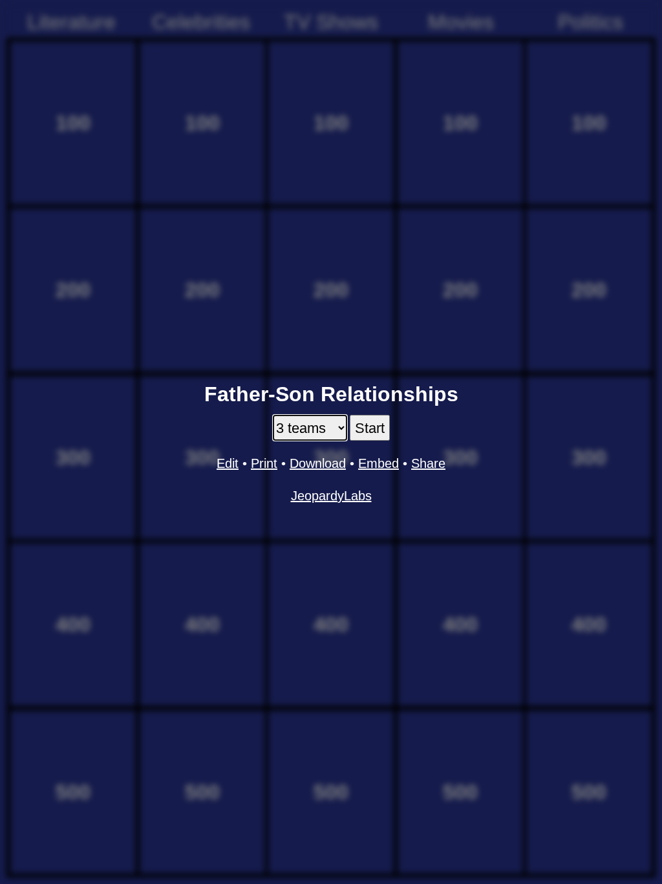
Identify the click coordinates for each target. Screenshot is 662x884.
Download (318, 463)
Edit (228, 463)
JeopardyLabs (331, 496)
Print (264, 463)
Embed (378, 463)
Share (428, 463)
